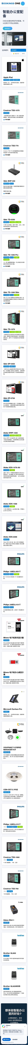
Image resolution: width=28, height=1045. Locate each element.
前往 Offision (6, 1039)
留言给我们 (15, 1039)
